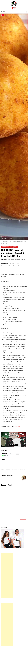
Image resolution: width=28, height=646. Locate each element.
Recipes (15, 246)
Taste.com (17, 426)
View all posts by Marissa (7, 478)
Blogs (11, 246)
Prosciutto (22, 469)
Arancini (7, 469)
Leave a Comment (21, 259)
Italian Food (14, 469)
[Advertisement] (7, 575)
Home (2, 241)
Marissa (4, 259)
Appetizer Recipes (5, 246)
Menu (4, 11)
